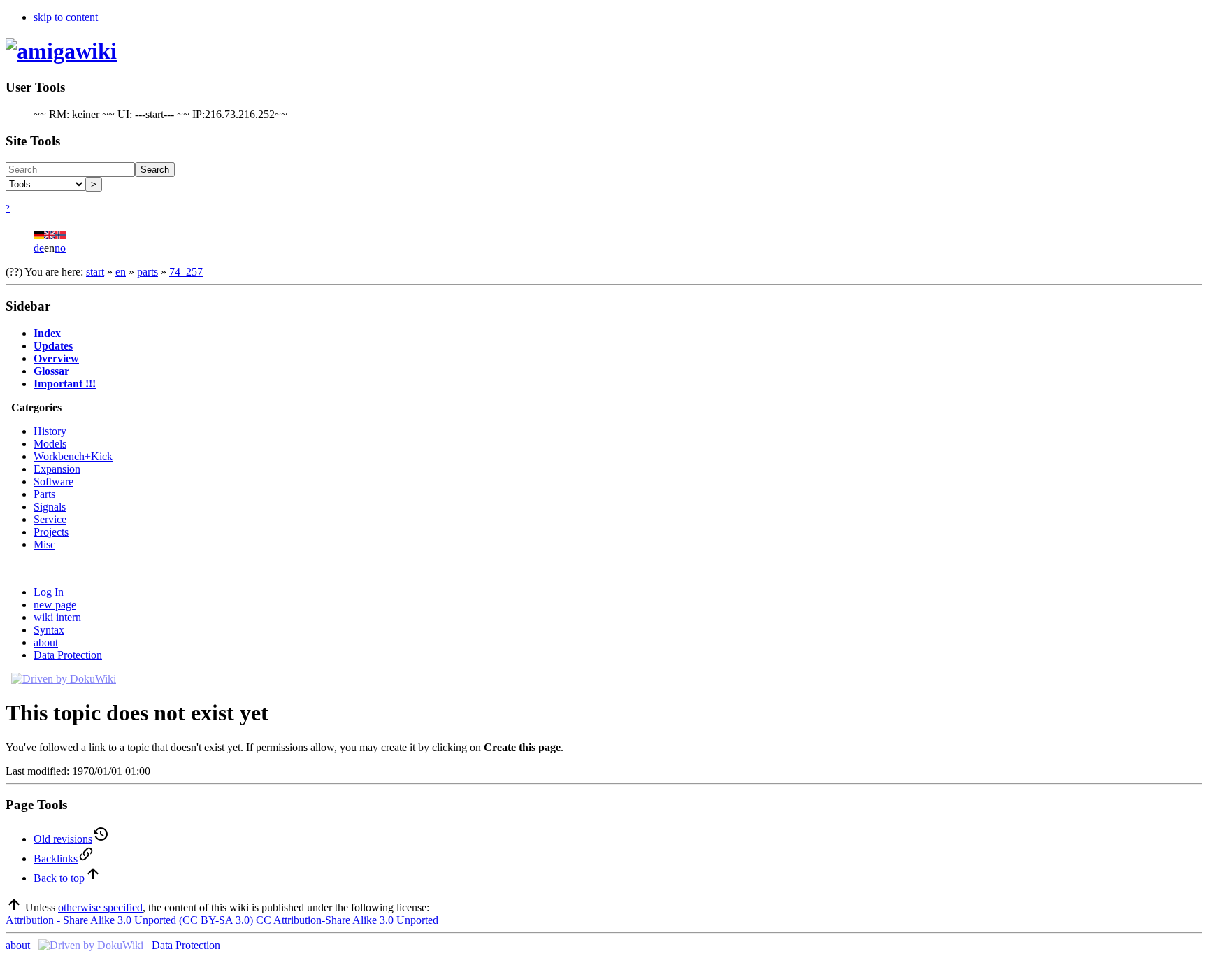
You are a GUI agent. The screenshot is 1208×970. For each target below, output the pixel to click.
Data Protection (68, 655)
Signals (50, 507)
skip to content (66, 17)
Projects (51, 532)
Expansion (57, 469)
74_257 (186, 272)
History (50, 431)
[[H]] (61, 51)
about (46, 642)
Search (155, 169)
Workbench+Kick (73, 456)
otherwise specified (100, 907)
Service (50, 519)
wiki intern (57, 617)
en (120, 272)
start (95, 272)
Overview (56, 358)
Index (47, 333)
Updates (53, 346)
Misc (44, 544)
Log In (49, 592)
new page (55, 605)
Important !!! (65, 384)
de (39, 248)
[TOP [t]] (14, 907)
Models (50, 444)
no (60, 248)
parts (147, 272)
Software (53, 481)
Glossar (51, 371)
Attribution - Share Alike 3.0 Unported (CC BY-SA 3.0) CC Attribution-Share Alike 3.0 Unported (222, 920)
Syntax (49, 630)
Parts (44, 494)
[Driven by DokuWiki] (63, 679)
